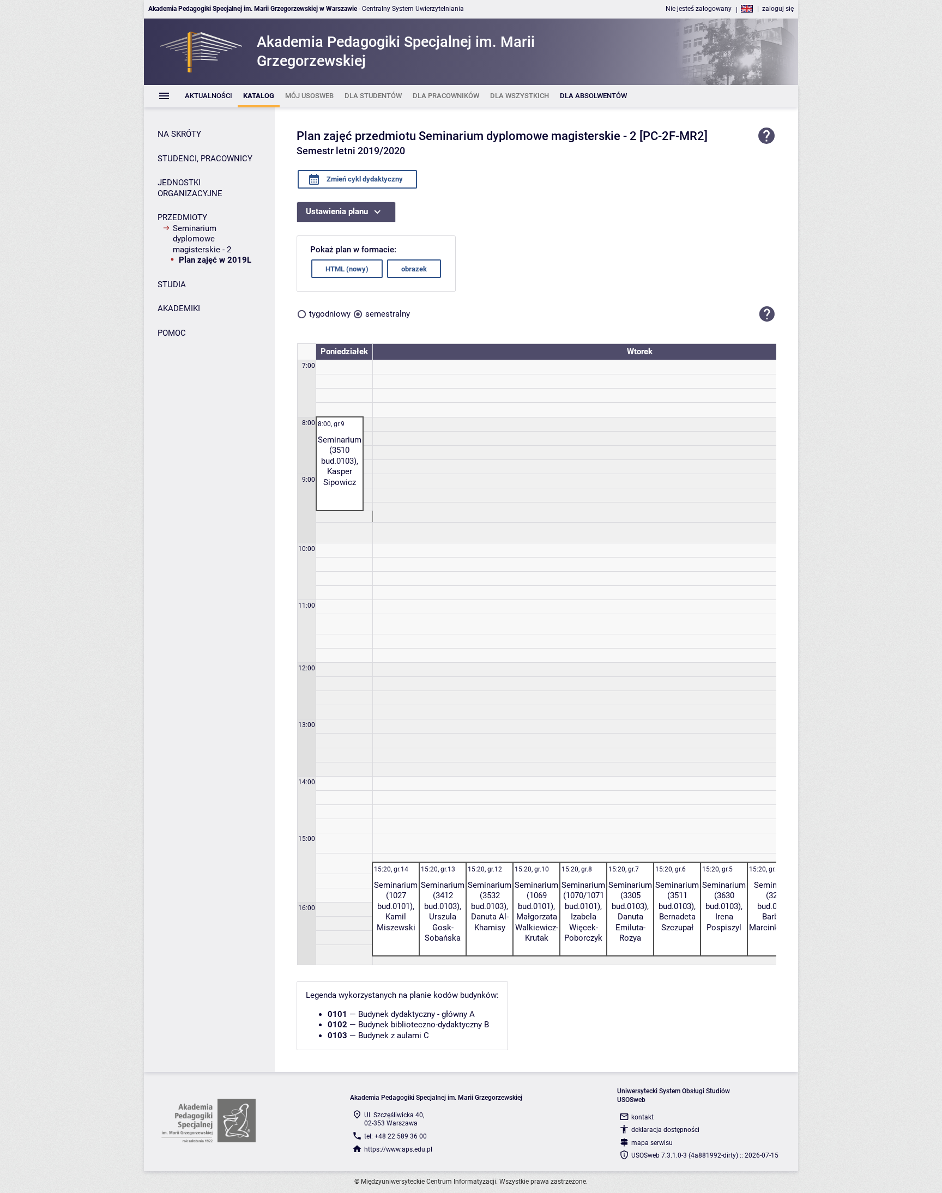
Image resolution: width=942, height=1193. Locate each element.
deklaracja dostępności (665, 1130)
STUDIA (172, 284)
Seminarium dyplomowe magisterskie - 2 (202, 239)
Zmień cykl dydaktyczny (364, 179)
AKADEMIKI (179, 308)
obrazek (414, 269)
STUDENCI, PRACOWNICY (205, 158)
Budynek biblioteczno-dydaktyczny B (423, 1025)
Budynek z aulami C (393, 1035)
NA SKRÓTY (179, 134)
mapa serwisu (652, 1143)
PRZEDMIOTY (182, 217)
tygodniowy (330, 314)
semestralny (387, 314)
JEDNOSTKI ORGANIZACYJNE (190, 188)
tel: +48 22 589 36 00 (395, 1136)
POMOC (172, 333)
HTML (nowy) (347, 269)
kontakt (642, 1117)
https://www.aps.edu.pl (398, 1149)
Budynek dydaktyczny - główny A (416, 1014)
